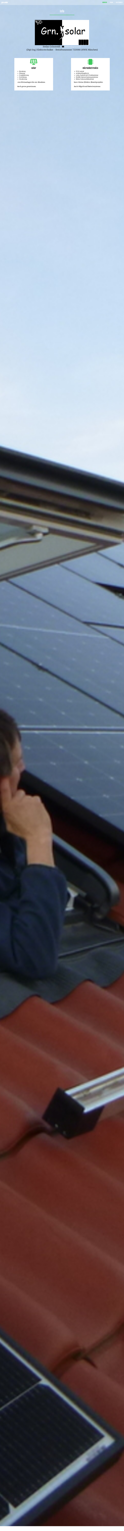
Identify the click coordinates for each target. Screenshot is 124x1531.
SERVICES (104, 2)
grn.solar (4, 2)
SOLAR (111, 2)
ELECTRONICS (119, 2)
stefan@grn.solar (73, 46)
